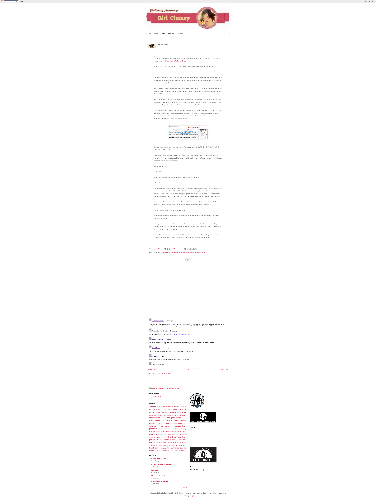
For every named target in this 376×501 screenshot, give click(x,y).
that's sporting (179, 445)
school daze (153, 445)
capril (166, 412)
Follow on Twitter (156, 399)
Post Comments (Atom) (164, 373)
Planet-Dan (155, 470)
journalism (153, 429)
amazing (176, 409)
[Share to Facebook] (194, 249)
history (175, 423)
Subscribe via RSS (157, 396)
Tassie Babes (157, 409)
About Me (156, 33)
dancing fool (162, 415)
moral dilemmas (154, 434)
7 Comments (177, 249)
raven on (152, 442)
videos (164, 451)
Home (149, 33)
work (177, 451)
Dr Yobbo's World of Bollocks (161, 464)
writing (182, 451)
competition (152, 415)
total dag (183, 448)
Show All (185, 487)
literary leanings (180, 429)
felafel (157, 418)
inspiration (167, 426)
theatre (176, 448)
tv (155, 451)
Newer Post (152, 369)
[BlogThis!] (190, 249)
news (164, 437)
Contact (163, 33)
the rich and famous (166, 448)
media (158, 431)
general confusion (188, 252)
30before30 (153, 406)
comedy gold (166, 252)
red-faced (159, 442)
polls (157, 440)
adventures (167, 409)
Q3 (181, 406)
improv (160, 426)
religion (165, 442)
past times (182, 437)
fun (163, 420)
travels (152, 451)
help (159, 423)
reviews (184, 442)
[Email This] (188, 249)
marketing (152, 431)
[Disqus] (188, 291)
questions (173, 440)
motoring (163, 434)
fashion (152, 418)
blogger (158, 412)
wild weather (171, 451)
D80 (164, 406)
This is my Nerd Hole (158, 476)
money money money (179, 431)
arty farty (183, 409)
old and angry (172, 437)
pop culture (164, 440)
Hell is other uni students (160, 481)
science (160, 445)
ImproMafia (175, 406)
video (159, 451)
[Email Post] (184, 249)
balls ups (152, 412)
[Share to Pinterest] (196, 249)
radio (180, 440)
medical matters (200, 252)
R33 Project (180, 33)
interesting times (180, 426)
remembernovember (174, 442)
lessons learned (164, 429)
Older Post (224, 369)
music (179, 434)
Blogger (191, 496)
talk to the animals (168, 445)
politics (152, 440)
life (173, 429)
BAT (160, 406)
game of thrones (172, 420)
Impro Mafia (171, 33)
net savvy (158, 437)
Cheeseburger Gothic (158, 458)
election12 (170, 415)
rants (185, 440)
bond (162, 412)
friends (157, 420)
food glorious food (176, 252)
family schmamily (180, 415)
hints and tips (166, 423)
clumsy (170, 412)
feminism (163, 418)
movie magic (171, 434)
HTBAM (168, 406)
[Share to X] (192, 249)
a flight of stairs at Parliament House (175, 61)
